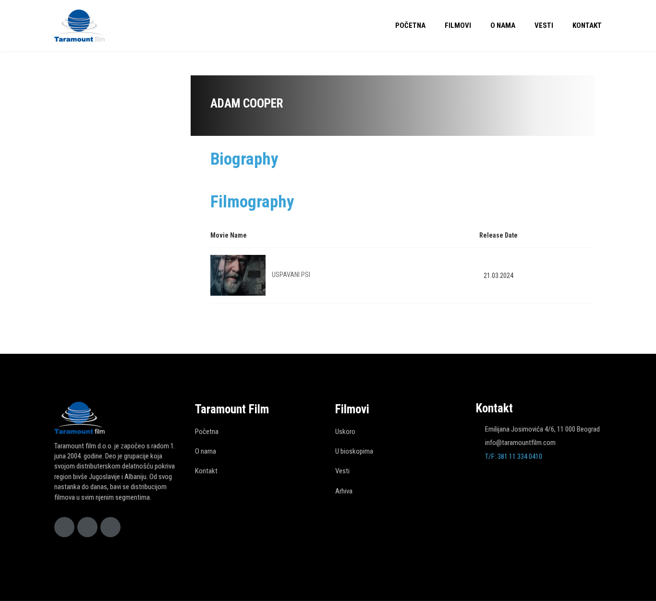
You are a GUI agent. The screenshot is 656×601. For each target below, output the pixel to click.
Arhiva (343, 491)
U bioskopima (354, 451)
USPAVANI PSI (291, 274)
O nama (502, 25)
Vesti (544, 25)
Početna (410, 25)
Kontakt (587, 25)
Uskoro (345, 431)
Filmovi (458, 25)
